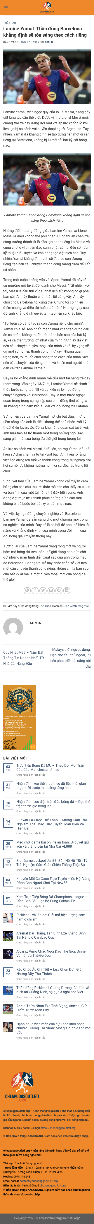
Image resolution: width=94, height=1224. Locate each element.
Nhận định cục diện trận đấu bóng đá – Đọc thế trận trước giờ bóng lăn (53, 804)
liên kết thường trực (77, 606)
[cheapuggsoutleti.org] (47, 7)
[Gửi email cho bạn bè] (51, 590)
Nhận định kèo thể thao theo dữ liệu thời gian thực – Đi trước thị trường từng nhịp (51, 786)
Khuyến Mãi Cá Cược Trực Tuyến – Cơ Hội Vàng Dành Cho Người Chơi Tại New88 (53, 881)
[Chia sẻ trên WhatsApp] (27, 590)
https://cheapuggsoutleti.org (57, 1128)
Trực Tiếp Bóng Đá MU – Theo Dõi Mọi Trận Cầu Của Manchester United (50, 767)
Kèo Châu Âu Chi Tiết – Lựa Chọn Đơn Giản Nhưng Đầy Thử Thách (50, 971)
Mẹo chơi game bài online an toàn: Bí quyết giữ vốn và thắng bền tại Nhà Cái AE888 (52, 844)
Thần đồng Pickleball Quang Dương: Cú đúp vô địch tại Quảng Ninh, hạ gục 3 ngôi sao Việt (52, 990)
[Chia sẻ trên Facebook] (35, 590)
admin (49, 42)
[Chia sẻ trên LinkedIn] (66, 590)
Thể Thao (9, 23)
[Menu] (6, 7)
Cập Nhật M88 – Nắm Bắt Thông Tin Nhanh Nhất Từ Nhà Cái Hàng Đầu (23, 658)
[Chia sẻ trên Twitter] (43, 590)
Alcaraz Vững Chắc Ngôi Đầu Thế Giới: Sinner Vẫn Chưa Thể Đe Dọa (51, 953)
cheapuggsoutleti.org (53, 1185)
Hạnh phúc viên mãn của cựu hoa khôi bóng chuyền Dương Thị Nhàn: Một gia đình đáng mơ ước (53, 1028)
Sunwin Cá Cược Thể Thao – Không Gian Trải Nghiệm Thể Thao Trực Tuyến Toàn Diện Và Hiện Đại (51, 824)
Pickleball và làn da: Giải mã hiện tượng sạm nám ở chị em (50, 917)
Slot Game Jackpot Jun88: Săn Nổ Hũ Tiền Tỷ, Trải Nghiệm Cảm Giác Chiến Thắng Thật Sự (52, 863)
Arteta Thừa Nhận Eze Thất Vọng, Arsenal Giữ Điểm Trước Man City (51, 1008)
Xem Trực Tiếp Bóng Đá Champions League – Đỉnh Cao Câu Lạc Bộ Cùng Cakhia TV (51, 899)
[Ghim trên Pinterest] (59, 590)
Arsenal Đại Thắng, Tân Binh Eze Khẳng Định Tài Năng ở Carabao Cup (51, 935)
